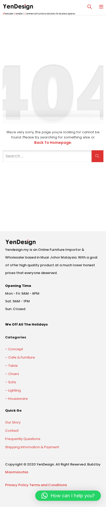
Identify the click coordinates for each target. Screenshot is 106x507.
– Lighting (13, 390)
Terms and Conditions (48, 485)
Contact (12, 430)
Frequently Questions (22, 438)
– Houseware (16, 398)
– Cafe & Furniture (20, 357)
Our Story (13, 422)
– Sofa (10, 382)
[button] (68, 496)
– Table (11, 365)
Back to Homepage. (53, 142)
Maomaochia (16, 472)
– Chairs (12, 373)
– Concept (14, 349)
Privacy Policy (17, 485)
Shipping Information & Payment (32, 447)
